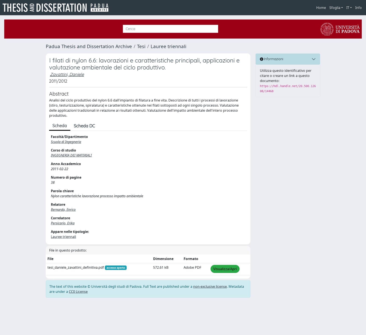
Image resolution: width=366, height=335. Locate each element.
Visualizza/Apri (225, 269)
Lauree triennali (168, 46)
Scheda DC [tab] (84, 125)
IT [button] (347, 7)
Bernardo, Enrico (63, 209)
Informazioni (273, 59)
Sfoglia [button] (334, 7)
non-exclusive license (210, 286)
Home (321, 7)
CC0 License (78, 291)
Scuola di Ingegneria (66, 141)
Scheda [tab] (60, 125)
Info (358, 7)
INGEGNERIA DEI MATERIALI (71, 155)
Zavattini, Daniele (67, 74)
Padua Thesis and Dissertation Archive (89, 46)
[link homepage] (57, 8)
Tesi (141, 46)
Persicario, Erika (63, 223)
